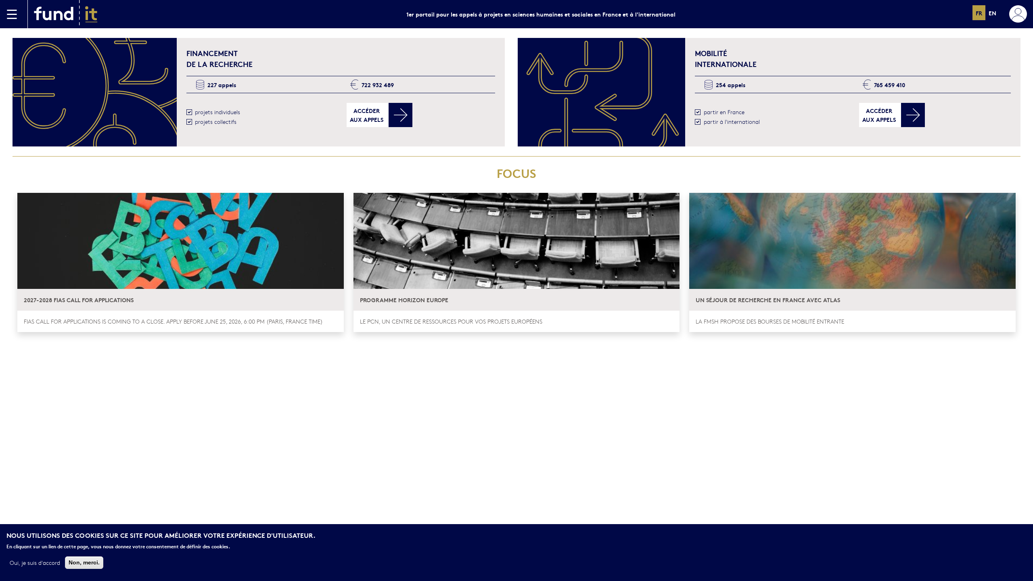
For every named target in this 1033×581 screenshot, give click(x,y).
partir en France (724, 112)
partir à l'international (732, 121)
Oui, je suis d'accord (35, 562)
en (992, 12)
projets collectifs (215, 121)
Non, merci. (84, 562)
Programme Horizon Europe (404, 299)
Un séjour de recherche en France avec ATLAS (768, 299)
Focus (516, 173)
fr (979, 12)
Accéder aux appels (366, 114)
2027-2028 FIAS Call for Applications (79, 299)
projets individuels (217, 112)
